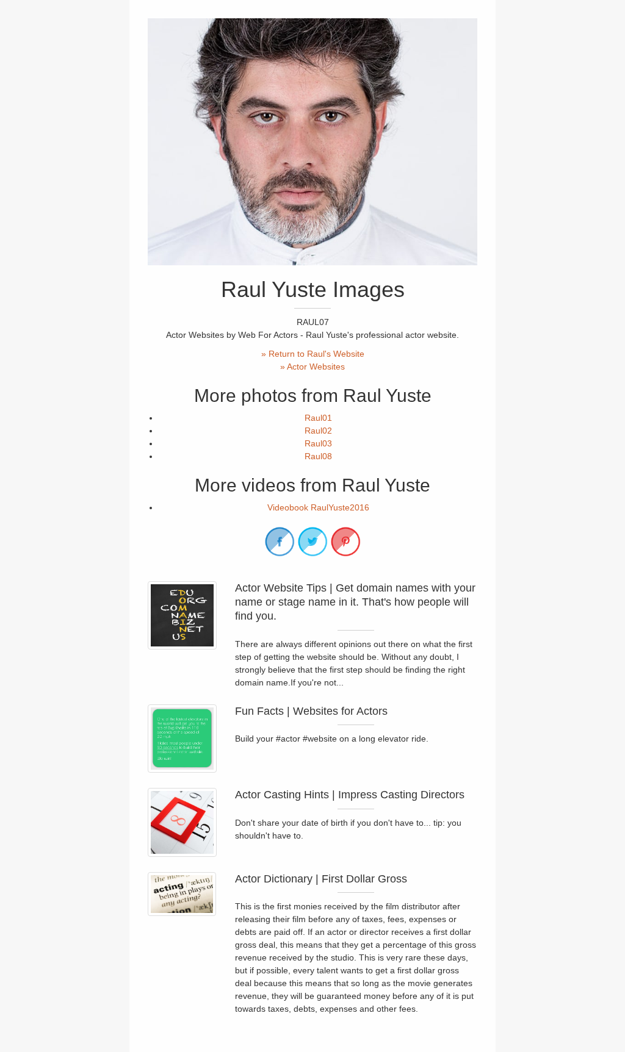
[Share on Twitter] (312, 541)
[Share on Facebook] (279, 541)
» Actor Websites (312, 366)
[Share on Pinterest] (345, 541)
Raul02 (318, 430)
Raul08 (318, 456)
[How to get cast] (182, 822)
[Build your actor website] (182, 738)
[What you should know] (182, 894)
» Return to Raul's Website (312, 354)
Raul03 (318, 443)
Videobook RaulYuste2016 (318, 507)
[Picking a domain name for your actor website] (182, 615)
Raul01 (318, 418)
